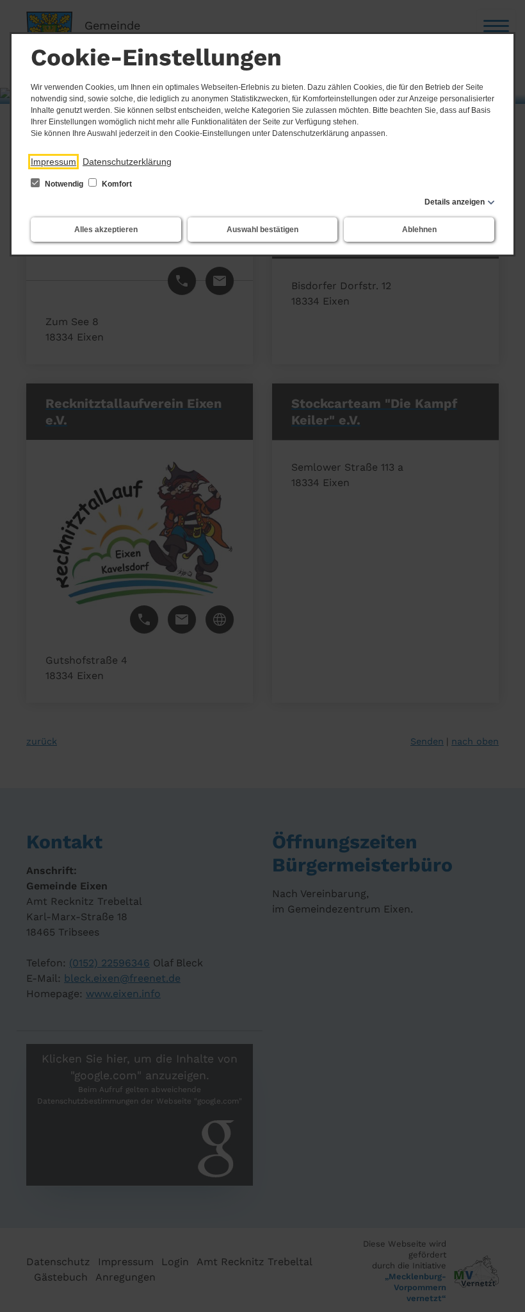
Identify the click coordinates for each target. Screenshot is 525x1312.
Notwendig (64, 184)
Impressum (53, 161)
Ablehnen (419, 229)
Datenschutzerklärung (127, 161)
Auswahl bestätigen (262, 229)
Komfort (116, 184)
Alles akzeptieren (106, 229)
